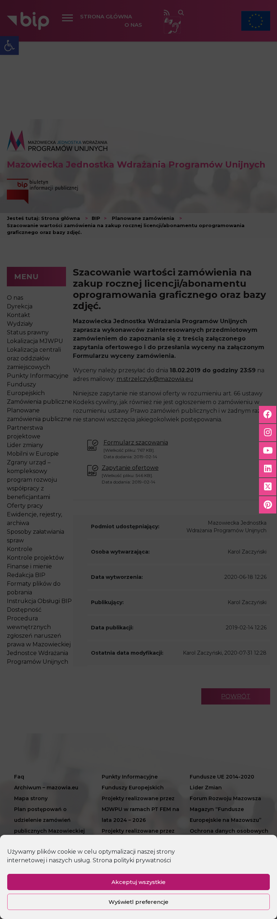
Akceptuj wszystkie (138, 882)
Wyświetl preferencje (138, 901)
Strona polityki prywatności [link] (132, 860)
